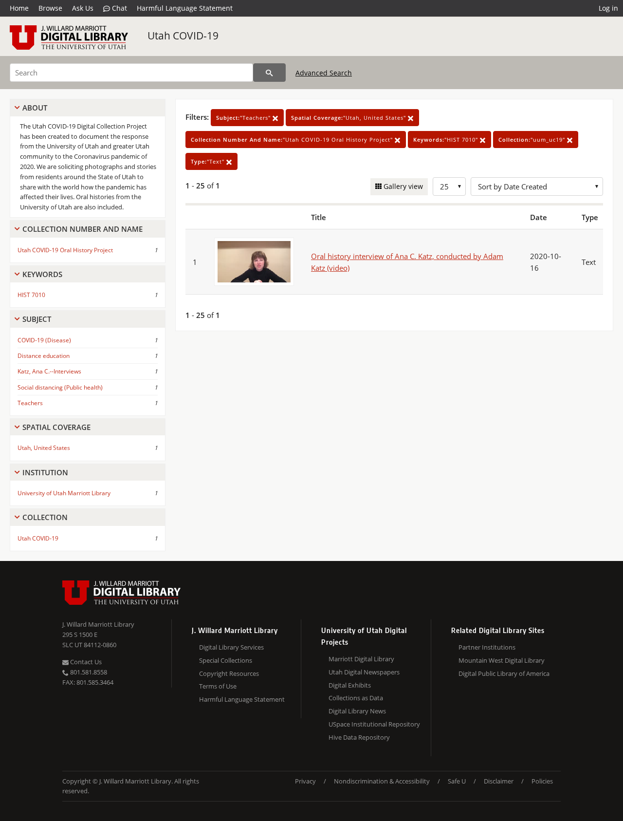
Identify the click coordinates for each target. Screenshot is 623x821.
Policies (542, 781)
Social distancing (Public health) (60, 387)
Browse (50, 8)
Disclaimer (498, 781)
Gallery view (402, 186)
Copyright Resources (229, 673)
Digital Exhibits (350, 685)
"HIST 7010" (446, 139)
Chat (118, 8)
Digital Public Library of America (504, 673)
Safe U (457, 781)
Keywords (42, 274)
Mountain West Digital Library (501, 660)
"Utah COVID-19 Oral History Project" (293, 139)
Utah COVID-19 (183, 35)
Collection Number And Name (82, 229)
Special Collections (225, 660)
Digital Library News (357, 711)
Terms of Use (218, 686)
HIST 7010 (31, 295)
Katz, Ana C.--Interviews (49, 371)
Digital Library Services (231, 647)
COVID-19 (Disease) (44, 340)
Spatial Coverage (56, 427)
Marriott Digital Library (361, 658)
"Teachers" (244, 117)
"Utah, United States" (349, 117)
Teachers (30, 403)
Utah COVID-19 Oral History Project (65, 250)
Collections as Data (356, 697)
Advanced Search (323, 72)
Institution (45, 472)
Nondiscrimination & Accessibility (382, 781)
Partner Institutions (486, 647)
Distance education (44, 356)
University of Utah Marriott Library (64, 493)
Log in (608, 8)
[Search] (269, 72)
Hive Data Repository (359, 737)
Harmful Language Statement (185, 8)
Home (19, 8)
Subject (36, 319)
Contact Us (85, 661)
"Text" (208, 161)
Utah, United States (44, 448)
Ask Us (82, 8)
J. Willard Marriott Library (98, 624)
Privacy (305, 781)
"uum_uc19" (532, 139)
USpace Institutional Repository (374, 724)
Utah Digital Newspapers (364, 672)
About (34, 107)
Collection (45, 517)
